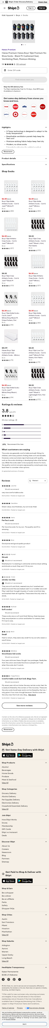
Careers (5, 849)
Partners (5, 859)
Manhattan (7, 932)
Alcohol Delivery (9, 796)
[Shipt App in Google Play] (25, 755)
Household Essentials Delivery (15, 806)
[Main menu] (4, 8)
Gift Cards (6, 829)
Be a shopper (7, 893)
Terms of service (8, 1008)
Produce (5, 776)
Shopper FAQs (8, 909)
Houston (5, 929)
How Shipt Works (9, 820)
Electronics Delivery (10, 803)
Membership (7, 826)
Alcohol (5, 767)
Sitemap (5, 862)
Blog (4, 855)
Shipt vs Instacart (9, 832)
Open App (42, 2)
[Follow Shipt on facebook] (3, 979)
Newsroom (6, 852)
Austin (4, 919)
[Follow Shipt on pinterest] (14, 979)
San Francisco (8, 922)
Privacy (20, 1008)
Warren (5, 952)
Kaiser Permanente (10, 972)
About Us (6, 846)
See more (32, 695)
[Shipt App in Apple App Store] (8, 755)
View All (5, 783)
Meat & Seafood (9, 780)
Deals (4, 835)
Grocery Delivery (9, 793)
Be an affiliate (8, 899)
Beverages (6, 770)
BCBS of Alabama (9, 975)
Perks (4, 902)
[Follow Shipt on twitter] (19, 979)
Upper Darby (7, 955)
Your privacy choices (36, 1008)
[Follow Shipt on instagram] (8, 979)
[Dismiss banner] (3, 2)
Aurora (5, 948)
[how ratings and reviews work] (16, 420)
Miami (4, 925)
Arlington (6, 945)
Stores (4, 823)
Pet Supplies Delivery (11, 800)
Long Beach (7, 958)
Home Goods (7, 773)
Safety (5, 905)
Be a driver (6, 896)
